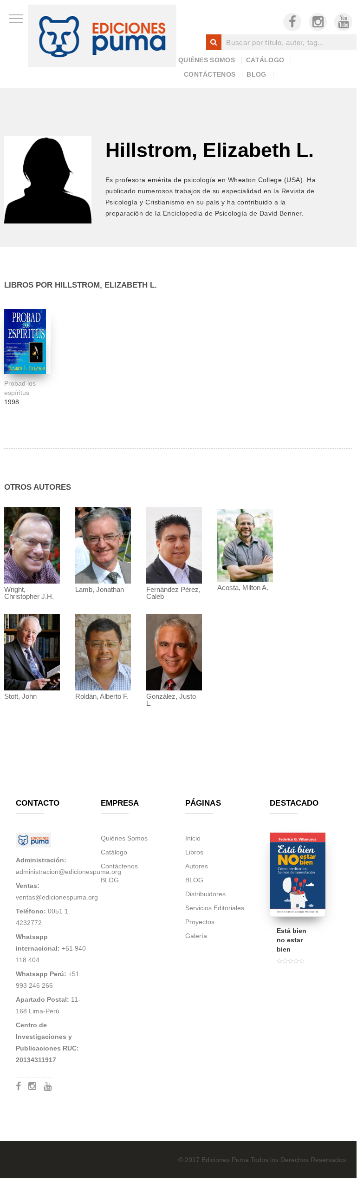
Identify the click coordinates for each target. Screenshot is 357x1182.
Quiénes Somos (206, 60)
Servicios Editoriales (214, 908)
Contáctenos (209, 74)
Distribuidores (205, 894)
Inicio (193, 838)
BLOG (256, 74)
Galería (196, 935)
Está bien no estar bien (291, 940)
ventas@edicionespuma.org (57, 897)
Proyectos (199, 922)
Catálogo (265, 60)
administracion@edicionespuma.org (68, 871)
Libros (194, 852)
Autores (196, 866)
